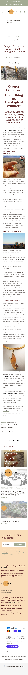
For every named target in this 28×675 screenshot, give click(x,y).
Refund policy (5, 656)
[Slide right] (25, 22)
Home (9, 36)
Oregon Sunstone (9, 130)
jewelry (7, 376)
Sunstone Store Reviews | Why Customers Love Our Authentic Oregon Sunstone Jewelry (14, 457)
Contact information (18, 659)
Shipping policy (8, 659)
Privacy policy (13, 656)
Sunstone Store (5, 590)
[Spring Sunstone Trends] (14, 513)
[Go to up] (25, 672)
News (15, 36)
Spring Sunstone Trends (10, 521)
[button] (2, 12)
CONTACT (9, 641)
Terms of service (21, 656)
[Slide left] (3, 22)
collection (6, 411)
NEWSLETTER (9, 643)
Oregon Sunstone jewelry (10, 393)
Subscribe (19, 544)
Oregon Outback (19, 259)
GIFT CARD (19, 641)
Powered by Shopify (6, 592)
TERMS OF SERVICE (21, 638)
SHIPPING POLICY (10, 638)
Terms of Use (5, 552)
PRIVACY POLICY (21, 636)
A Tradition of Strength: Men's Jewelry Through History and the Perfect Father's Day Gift (13, 493)
